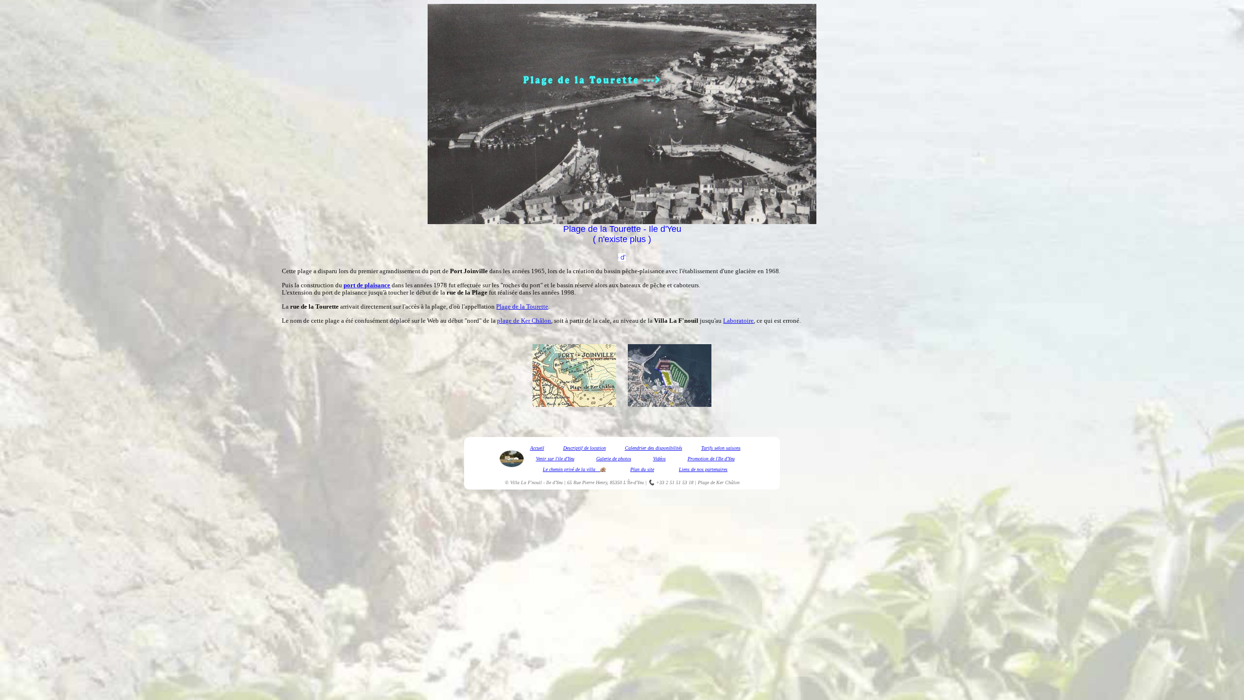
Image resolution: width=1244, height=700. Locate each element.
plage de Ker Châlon (524, 320)
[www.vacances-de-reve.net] (622, 258)
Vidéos (659, 458)
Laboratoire (738, 320)
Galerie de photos (613, 458)
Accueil (537, 448)
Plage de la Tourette (522, 306)
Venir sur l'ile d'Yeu (555, 458)
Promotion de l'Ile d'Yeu (711, 458)
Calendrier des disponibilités (653, 448)
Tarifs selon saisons (721, 448)
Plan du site (642, 469)
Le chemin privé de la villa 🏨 (574, 469)
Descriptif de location (584, 448)
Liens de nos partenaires (703, 469)
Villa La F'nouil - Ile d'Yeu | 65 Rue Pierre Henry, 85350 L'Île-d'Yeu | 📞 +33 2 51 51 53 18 (601, 482)
